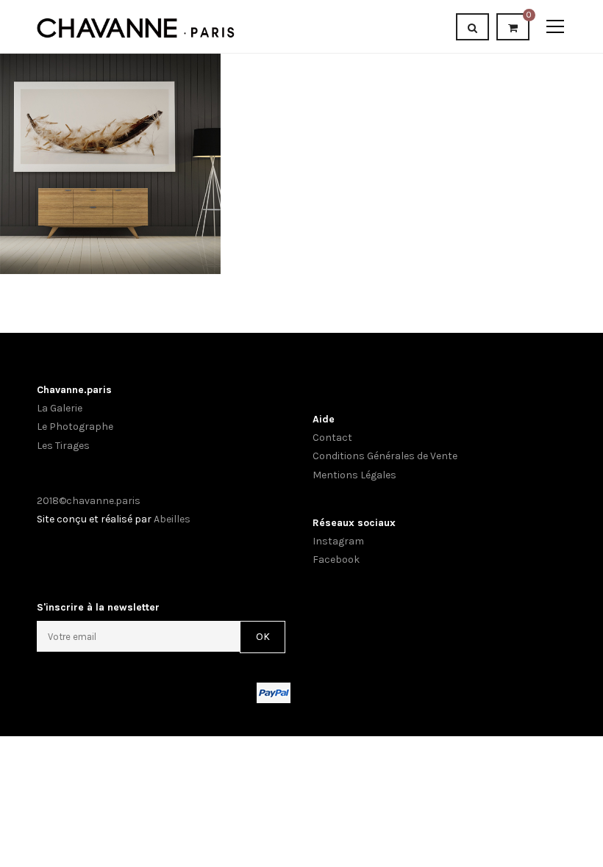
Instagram (338, 541)
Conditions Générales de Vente (385, 456)
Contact (332, 437)
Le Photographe (75, 426)
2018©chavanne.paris (88, 500)
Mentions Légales (354, 475)
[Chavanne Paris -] (136, 26)
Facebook (336, 559)
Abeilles (172, 519)
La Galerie (59, 408)
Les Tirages (63, 445)
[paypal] (273, 692)
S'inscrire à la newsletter (98, 607)
